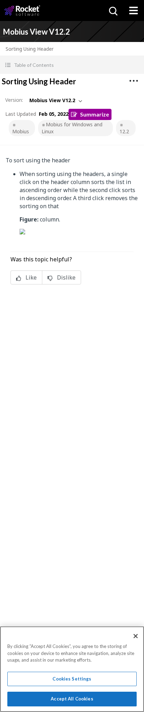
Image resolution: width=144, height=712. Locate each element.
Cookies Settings (71, 679)
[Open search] (113, 10)
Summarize (94, 114)
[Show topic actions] (134, 81)
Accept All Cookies (72, 699)
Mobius (20, 131)
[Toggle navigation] (134, 10)
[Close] (135, 636)
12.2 (124, 131)
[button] (72, 65)
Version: (14, 100)
